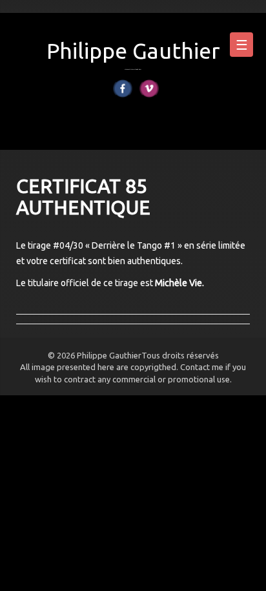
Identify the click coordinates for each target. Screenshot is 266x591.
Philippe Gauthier (133, 50)
